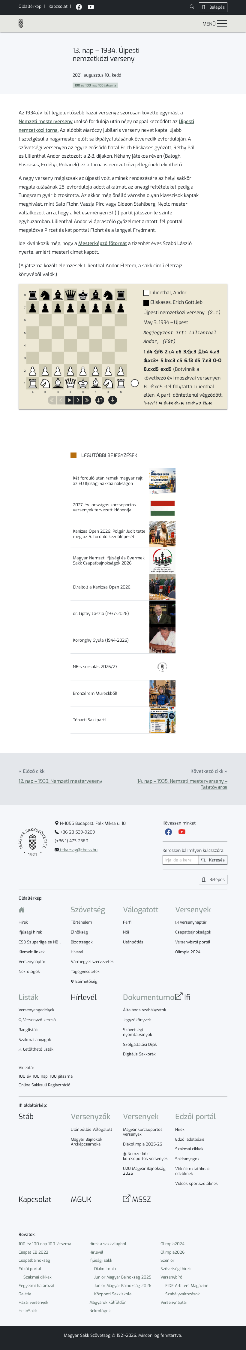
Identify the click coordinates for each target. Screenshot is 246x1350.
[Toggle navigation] (222, 23)
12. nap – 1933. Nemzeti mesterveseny (60, 781)
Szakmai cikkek (37, 1277)
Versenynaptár (173, 1302)
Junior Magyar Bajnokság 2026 (122, 1285)
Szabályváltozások (182, 1294)
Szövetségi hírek (175, 1268)
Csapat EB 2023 (33, 1252)
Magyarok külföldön (108, 1302)
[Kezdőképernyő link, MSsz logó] (23, 23)
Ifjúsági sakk (100, 1260)
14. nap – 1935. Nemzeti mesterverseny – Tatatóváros (182, 784)
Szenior (167, 1260)
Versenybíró (171, 1277)
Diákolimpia (105, 1268)
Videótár (26, 1067)
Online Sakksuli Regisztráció (44, 1085)
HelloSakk (28, 1310)
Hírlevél (96, 1252)
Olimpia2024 (172, 1243)
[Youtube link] (182, 832)
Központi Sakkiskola (112, 1294)
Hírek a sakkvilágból (107, 1243)
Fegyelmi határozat (37, 1285)
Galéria (25, 1294)
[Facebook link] (168, 832)
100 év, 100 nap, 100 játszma (46, 1076)
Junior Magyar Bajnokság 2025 (122, 1277)
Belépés (216, 7)
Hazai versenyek (33, 1302)
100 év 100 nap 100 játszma (45, 1243)
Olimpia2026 (172, 1252)
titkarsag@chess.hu (78, 850)
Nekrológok (100, 1310)
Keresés (216, 860)
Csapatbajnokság (34, 1260)
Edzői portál (30, 1268)
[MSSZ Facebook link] (79, 8)
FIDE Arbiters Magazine (186, 1285)
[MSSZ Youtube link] (91, 8)
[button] (192, 7)
